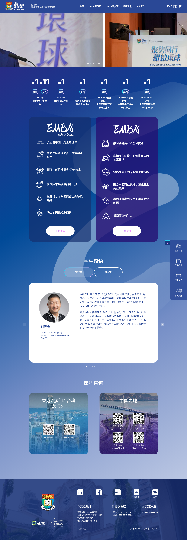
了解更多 (60, 230)
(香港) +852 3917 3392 (122, 515)
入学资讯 (140, 6)
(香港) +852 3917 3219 (122, 512)
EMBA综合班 (112, 6)
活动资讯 (127, 6)
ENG (169, 6)
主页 (82, 6)
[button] (88, 63)
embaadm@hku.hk (150, 512)
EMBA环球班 (94, 6)
